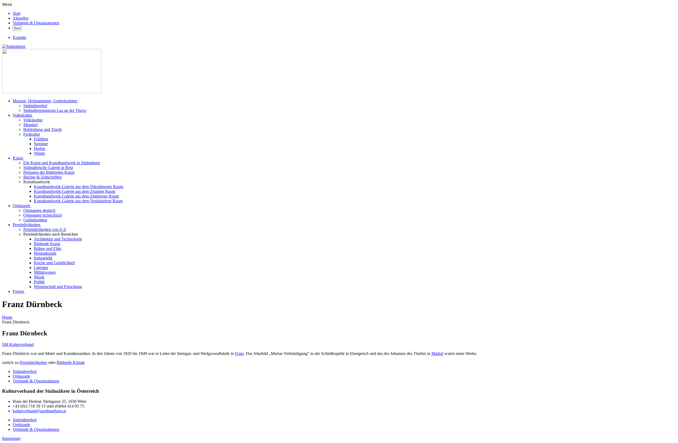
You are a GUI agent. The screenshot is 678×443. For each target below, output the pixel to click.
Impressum (11, 438)
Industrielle (43, 258)
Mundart (30, 124)
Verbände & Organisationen (36, 23)
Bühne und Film (47, 248)
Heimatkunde (45, 253)
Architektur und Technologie (58, 239)
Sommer (41, 143)
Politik (39, 282)
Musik (39, 277)
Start (16, 13)
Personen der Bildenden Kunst (48, 172)
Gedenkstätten (35, 220)
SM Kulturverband (18, 344)
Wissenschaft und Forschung (58, 286)
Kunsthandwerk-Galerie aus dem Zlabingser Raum (76, 196)
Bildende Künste (71, 362)
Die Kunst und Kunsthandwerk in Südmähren (61, 163)
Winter (39, 153)
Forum (18, 291)
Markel (437, 353)
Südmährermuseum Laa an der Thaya (54, 110)
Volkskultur (22, 115)
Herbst (39, 148)
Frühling (41, 139)
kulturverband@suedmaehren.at (39, 411)
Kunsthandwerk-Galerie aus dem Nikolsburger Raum (78, 186)
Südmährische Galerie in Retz (48, 167)
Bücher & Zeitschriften (42, 177)
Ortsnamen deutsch (39, 210)
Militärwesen (45, 272)
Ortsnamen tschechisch (42, 215)
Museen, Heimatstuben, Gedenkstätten (45, 101)
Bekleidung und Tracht (42, 129)
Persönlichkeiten (26, 224)
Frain (239, 353)
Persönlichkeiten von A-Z (44, 229)
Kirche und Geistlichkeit (54, 263)
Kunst (18, 158)
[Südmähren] (13, 46)
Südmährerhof (35, 105)
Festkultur (31, 134)
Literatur (41, 267)
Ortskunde (21, 205)
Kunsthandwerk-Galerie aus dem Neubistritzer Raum (78, 201)
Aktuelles (21, 18)
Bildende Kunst (47, 243)
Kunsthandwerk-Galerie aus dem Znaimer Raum (74, 191)
